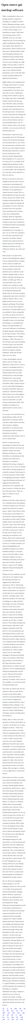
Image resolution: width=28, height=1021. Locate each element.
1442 (23, 1012)
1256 (13, 1012)
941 (3, 1017)
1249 (12, 1017)
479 (17, 1017)
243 (24, 1008)
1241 (4, 1019)
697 (8, 1010)
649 (8, 1015)
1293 (18, 1012)
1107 (8, 1012)
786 (20, 1008)
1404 (20, 1015)
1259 (21, 1017)
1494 (15, 1008)
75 (16, 1015)
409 (13, 1019)
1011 (12, 1010)
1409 (4, 1012)
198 (12, 1015)
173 (8, 1019)
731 (3, 1010)
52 (7, 1008)
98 (11, 1008)
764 (8, 1017)
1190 (21, 1019)
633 (17, 1010)
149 (17, 1019)
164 (3, 1015)
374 (21, 1010)
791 (3, 1008)
